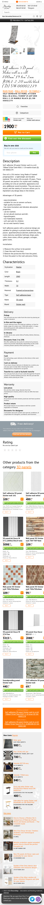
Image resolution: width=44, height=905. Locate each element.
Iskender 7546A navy (21, 775)
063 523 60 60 (32, 6)
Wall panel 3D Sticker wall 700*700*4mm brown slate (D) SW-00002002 (34, 541)
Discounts (23, 2)
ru (41, 2)
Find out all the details (22, 434)
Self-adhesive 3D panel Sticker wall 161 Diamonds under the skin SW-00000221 (13, 496)
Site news (7, 813)
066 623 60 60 (20, 8)
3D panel (19, 300)
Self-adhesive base (23, 295)
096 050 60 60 (20, 6)
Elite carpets (18, 765)
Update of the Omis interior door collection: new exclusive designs (25, 867)
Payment (9, 352)
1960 (18, 276)
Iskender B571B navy (21, 763)
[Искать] (40, 12)
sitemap (6, 893)
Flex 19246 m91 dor (21, 752)
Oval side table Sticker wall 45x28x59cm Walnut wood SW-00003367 (25, 789)
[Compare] (37, 16)
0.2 (17, 281)
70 (17, 286)
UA (37, 2)
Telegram (31, 8)
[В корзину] (22, 499)
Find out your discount (14, 503)
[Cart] (41, 16)
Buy (34, 152)
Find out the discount (19, 138)
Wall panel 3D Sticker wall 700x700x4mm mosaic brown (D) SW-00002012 (11, 590)
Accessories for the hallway (23, 792)
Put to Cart (23, 132)
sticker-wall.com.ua (33, 120)
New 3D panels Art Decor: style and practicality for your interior (26, 855)
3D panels (23, 467)
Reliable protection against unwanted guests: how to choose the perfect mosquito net (27, 844)
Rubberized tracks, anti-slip (23, 753)
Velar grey (17, 740)
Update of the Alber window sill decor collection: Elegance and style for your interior (26, 879)
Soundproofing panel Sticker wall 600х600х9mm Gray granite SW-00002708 (12, 683)
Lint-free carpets (20, 742)
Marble (18, 267)
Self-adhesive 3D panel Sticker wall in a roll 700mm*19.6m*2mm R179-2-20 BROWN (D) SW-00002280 (22, 724)
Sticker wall (17, 120)
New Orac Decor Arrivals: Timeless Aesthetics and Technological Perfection (26, 833)
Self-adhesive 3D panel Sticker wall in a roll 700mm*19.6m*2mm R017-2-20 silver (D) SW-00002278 (22, 714)
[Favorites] (34, 16)
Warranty (9, 384)
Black (18, 272)
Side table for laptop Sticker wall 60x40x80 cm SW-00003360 (25, 802)
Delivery (8, 312)
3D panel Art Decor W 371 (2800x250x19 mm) (12, 539)
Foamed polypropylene (24, 290)
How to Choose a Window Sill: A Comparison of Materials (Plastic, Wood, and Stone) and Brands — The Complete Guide (26, 821)
